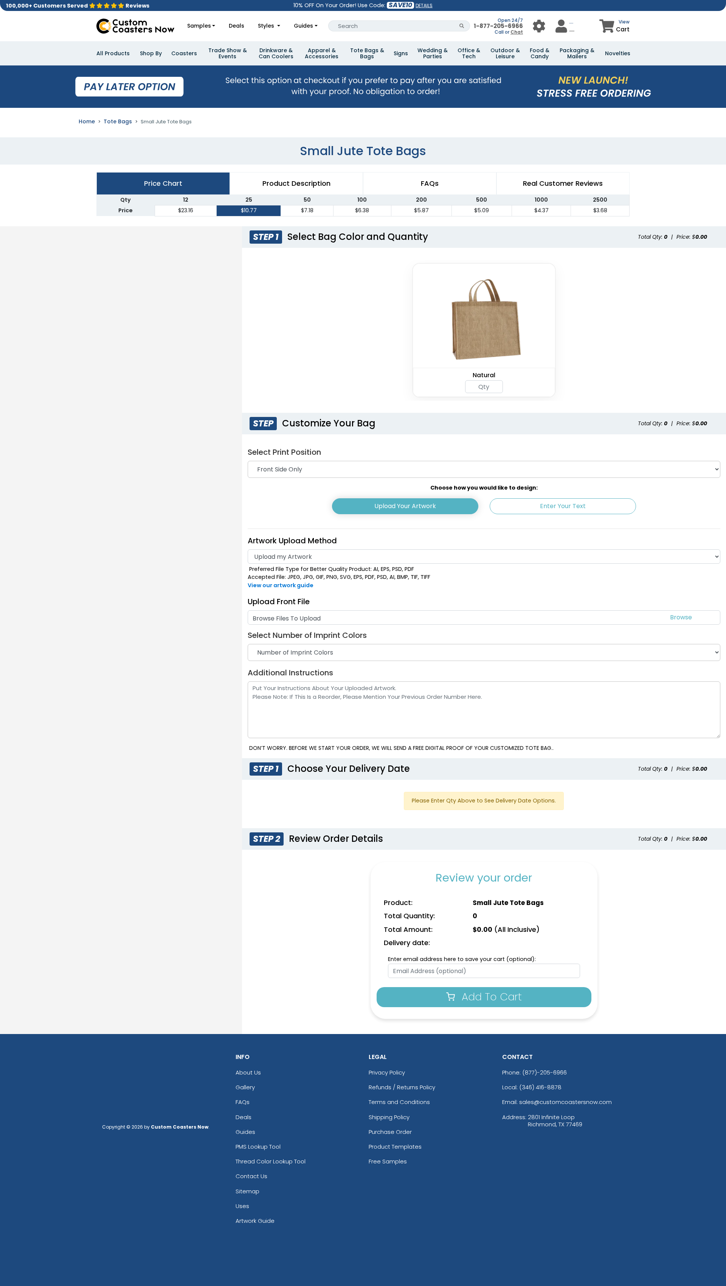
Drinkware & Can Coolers (276, 53)
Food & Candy (539, 53)
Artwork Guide (255, 1221)
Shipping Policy (389, 1117)
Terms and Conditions (399, 1102)
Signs (401, 53)
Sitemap (247, 1191)
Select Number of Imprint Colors (307, 635)
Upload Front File (279, 601)
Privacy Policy (387, 1072)
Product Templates (395, 1147)
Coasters (184, 53)
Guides (303, 26)
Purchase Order (390, 1132)
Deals (236, 26)
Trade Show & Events (227, 53)
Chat (516, 32)
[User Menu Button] (539, 26)
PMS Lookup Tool (258, 1147)
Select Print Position (284, 452)
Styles (267, 26)
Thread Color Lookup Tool (271, 1161)
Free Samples (388, 1161)
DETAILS (424, 5)
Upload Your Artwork (405, 506)
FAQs (243, 1102)
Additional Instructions (290, 672)
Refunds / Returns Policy (402, 1087)
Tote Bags (118, 121)
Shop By (151, 53)
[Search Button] (462, 25)
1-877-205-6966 (498, 26)
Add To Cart (490, 996)
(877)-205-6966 (544, 1072)
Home (87, 121)
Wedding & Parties (432, 53)
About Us (248, 1072)
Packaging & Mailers (577, 53)
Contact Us (251, 1176)
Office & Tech (469, 53)
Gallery (245, 1087)
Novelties (617, 53)
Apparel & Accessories (321, 53)
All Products (113, 53)
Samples (199, 26)
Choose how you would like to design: (484, 487)
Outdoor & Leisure (505, 53)
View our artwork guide (280, 585)
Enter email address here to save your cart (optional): (462, 959)
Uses (242, 1206)
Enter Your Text (563, 506)
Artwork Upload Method (292, 540)
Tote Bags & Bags (367, 53)
